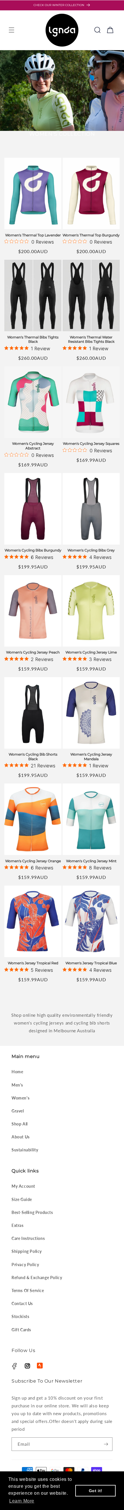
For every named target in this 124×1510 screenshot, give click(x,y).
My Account (23, 1186)
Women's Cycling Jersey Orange (33, 861)
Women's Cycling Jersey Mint (91, 861)
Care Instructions (28, 1238)
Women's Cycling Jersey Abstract (33, 445)
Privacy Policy (25, 1264)
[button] (11, 30)
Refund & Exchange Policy (37, 1277)
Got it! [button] (95, 1490)
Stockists (20, 1316)
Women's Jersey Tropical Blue (91, 963)
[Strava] (40, 1366)
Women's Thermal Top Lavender (33, 235)
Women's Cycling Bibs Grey (91, 550)
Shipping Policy (27, 1251)
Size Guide (22, 1199)
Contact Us (22, 1303)
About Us (21, 1136)
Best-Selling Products (32, 1212)
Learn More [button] (21, 1500)
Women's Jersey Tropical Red (33, 963)
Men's (17, 1084)
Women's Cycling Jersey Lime (91, 652)
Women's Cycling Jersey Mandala (91, 756)
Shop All (20, 1123)
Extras (18, 1225)
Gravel (18, 1110)
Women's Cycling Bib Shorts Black (33, 756)
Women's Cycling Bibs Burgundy (33, 550)
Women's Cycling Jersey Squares (91, 443)
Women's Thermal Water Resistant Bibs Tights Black (91, 339)
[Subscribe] (105, 1444)
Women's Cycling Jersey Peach (33, 652)
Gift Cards (21, 1329)
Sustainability (25, 1149)
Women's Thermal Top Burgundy (91, 235)
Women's (20, 1097)
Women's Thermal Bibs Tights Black (33, 339)
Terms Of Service (28, 1290)
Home (17, 1071)
